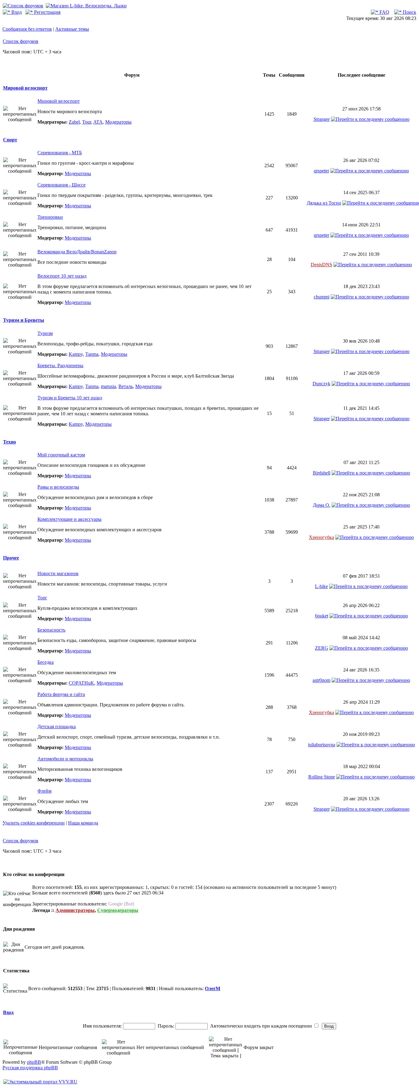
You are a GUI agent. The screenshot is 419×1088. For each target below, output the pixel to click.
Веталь (125, 386)
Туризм (45, 333)
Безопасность (51, 629)
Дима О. (321, 505)
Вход (16, 12)
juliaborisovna (321, 744)
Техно (9, 441)
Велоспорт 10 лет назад (61, 276)
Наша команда (83, 822)
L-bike (321, 586)
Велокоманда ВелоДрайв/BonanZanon (77, 251)
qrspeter (321, 170)
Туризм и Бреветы (23, 320)
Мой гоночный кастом (61, 454)
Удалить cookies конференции (33, 822)
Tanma (91, 354)
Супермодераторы (117, 910)
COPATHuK (81, 683)
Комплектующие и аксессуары (69, 519)
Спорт (10, 139)
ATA (98, 122)
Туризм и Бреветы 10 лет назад (69, 397)
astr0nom (321, 680)
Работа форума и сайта (61, 694)
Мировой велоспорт (25, 87)
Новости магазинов (58, 573)
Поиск (409, 12)
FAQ (383, 12)
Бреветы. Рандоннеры (60, 365)
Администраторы (75, 910)
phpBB (34, 1062)
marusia (108, 386)
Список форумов (20, 41)
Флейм (44, 791)
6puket (321, 615)
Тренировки (50, 217)
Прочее (11, 557)
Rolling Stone (321, 776)
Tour (86, 122)
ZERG (321, 648)
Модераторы (118, 122)
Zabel (74, 122)
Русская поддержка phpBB (30, 1067)
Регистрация (46, 12)
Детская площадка (56, 726)
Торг (42, 597)
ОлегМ (212, 988)
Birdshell (321, 472)
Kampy (76, 354)
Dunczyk (321, 383)
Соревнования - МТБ (59, 152)
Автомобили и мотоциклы (65, 758)
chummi (321, 296)
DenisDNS (321, 264)
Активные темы (72, 29)
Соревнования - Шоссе (61, 184)
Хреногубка (321, 537)
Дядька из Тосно (324, 203)
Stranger (321, 119)
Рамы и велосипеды (58, 487)
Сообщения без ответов (27, 29)
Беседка (45, 662)
